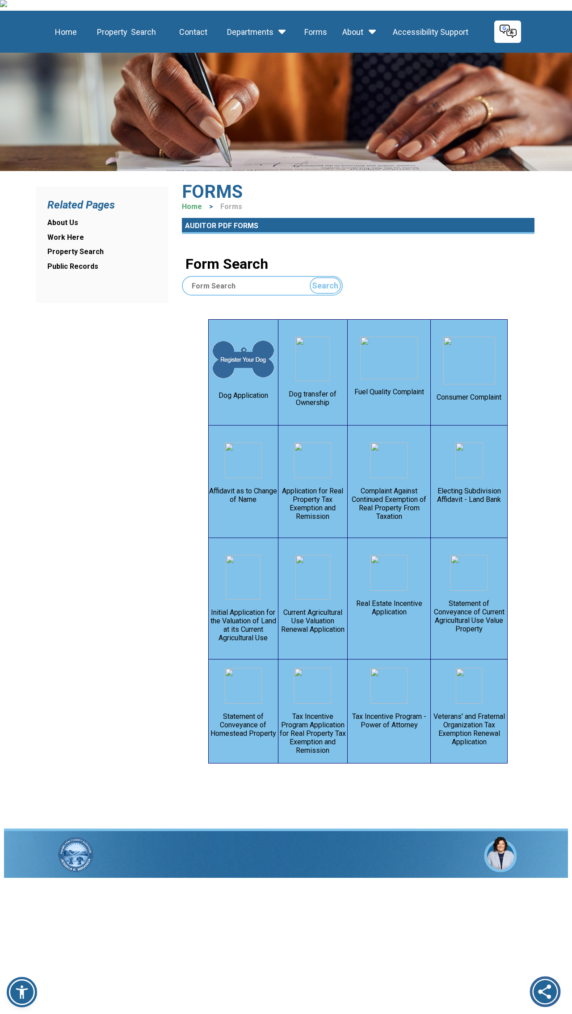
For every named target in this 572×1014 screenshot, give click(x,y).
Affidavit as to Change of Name (243, 495)
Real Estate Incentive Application (389, 607)
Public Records (72, 266)
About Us (62, 222)
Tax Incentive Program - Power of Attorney (389, 720)
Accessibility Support (427, 32)
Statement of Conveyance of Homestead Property (243, 725)
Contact (190, 32)
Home (64, 32)
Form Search (225, 263)
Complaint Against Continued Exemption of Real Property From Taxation (389, 504)
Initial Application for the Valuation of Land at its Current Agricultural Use (243, 625)
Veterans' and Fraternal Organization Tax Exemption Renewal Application (469, 729)
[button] (22, 992)
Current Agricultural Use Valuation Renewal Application (313, 621)
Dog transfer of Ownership (312, 398)
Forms (315, 32)
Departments (250, 32)
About (352, 32)
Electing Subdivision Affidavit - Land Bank (469, 495)
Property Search (124, 32)
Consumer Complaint (469, 397)
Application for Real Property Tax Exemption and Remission (312, 504)
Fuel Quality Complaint (389, 392)
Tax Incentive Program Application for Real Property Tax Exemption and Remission (313, 733)
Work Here (65, 237)
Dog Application (243, 395)
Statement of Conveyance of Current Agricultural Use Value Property (469, 616)
